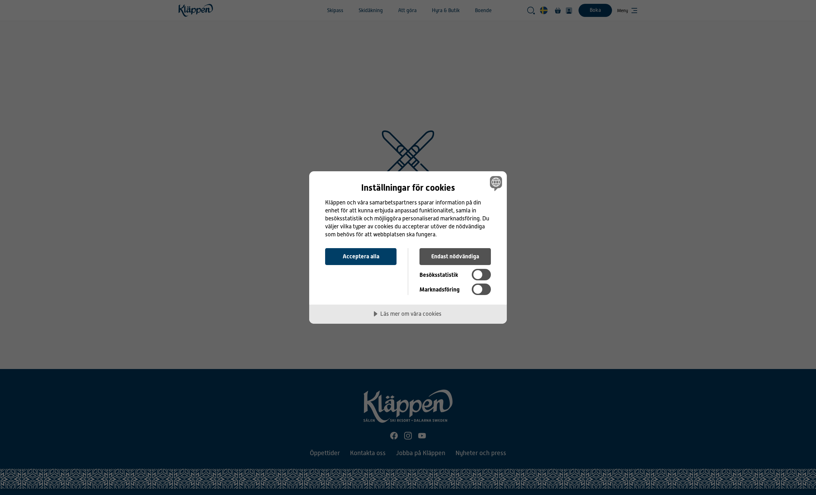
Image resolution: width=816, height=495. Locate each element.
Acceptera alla (361, 256)
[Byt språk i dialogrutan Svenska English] (495, 183)
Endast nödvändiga (455, 256)
